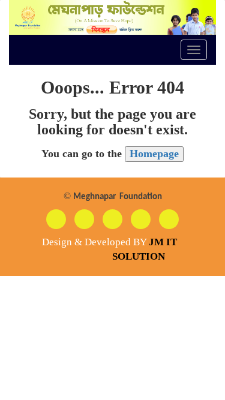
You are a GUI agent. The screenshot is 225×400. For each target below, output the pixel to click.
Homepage (154, 154)
